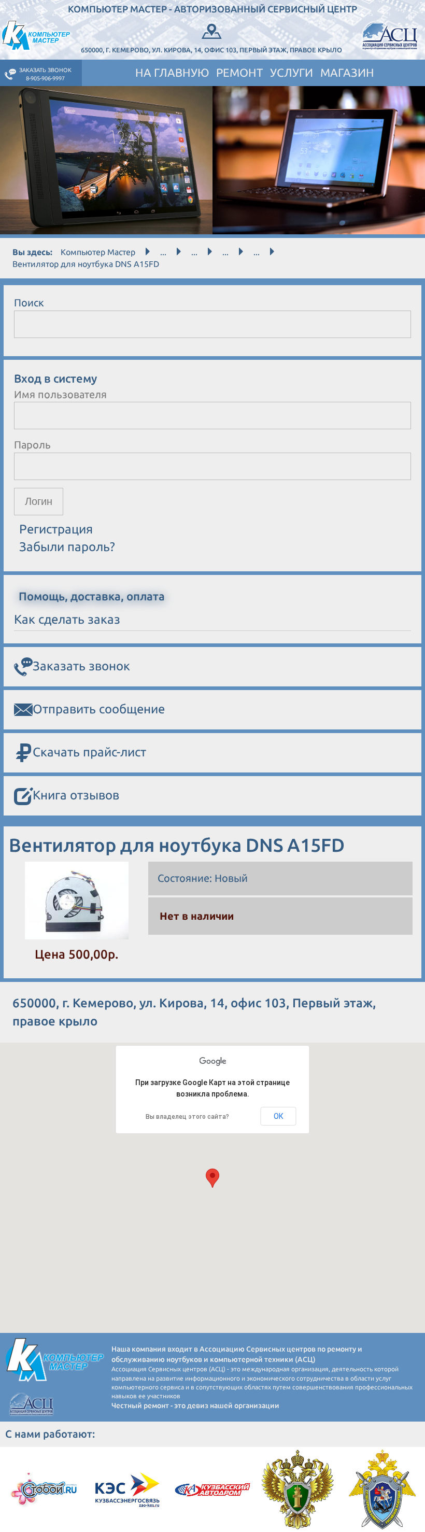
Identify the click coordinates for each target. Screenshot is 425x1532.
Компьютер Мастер (98, 252)
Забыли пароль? (67, 547)
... (163, 252)
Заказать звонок (81, 666)
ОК (279, 1116)
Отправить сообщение (99, 709)
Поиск (29, 302)
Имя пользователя (60, 394)
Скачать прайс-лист (89, 752)
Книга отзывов (76, 795)
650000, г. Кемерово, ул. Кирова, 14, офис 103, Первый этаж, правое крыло (211, 49)
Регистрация (56, 529)
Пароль (32, 445)
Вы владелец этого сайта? (187, 1116)
